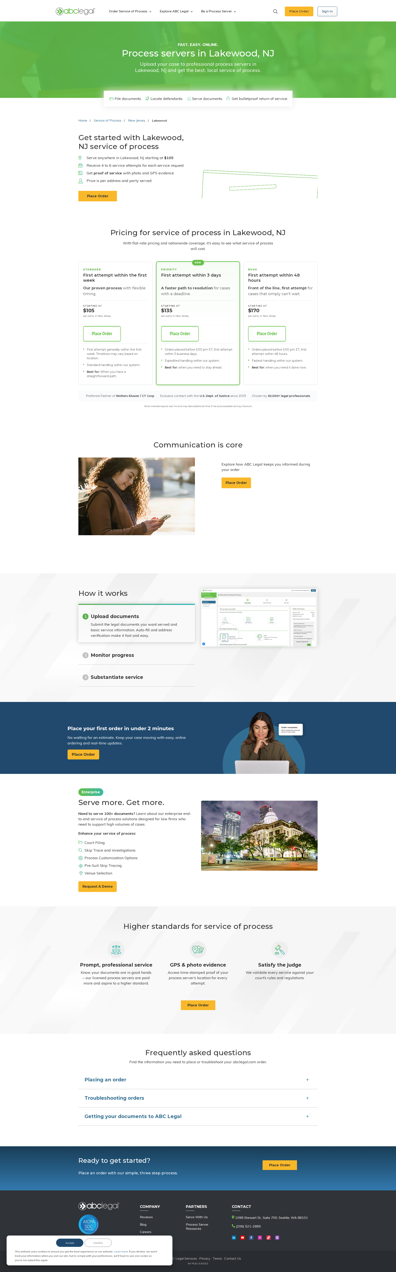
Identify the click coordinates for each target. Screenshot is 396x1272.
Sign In (327, 11)
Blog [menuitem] (143, 1224)
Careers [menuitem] (145, 1232)
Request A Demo (97, 886)
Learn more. (121, 1251)
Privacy (205, 1258)
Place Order (299, 11)
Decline (98, 1242)
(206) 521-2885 (248, 1226)
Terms (217, 1258)
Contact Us (232, 1258)
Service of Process (107, 120)
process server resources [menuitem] (197, 1226)
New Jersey (136, 120)
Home (82, 120)
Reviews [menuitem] (146, 1217)
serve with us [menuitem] (197, 1217)
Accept (70, 1242)
